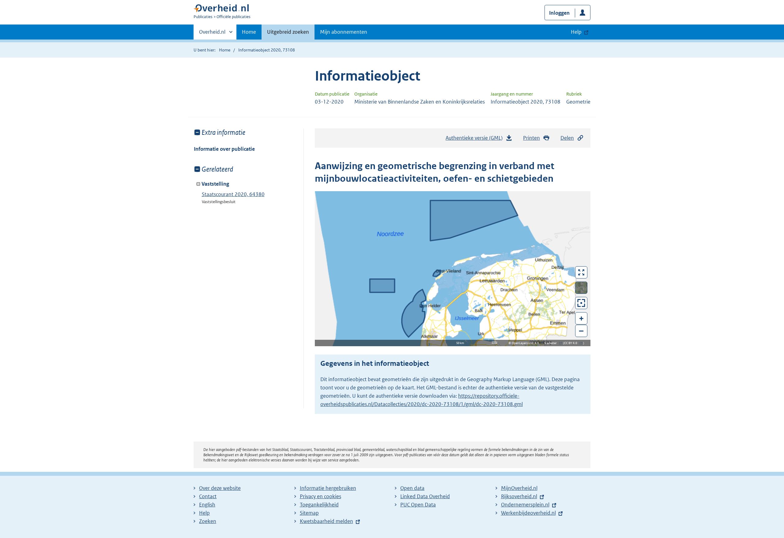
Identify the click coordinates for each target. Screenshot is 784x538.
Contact (208, 496)
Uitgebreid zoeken (288, 31)
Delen (567, 137)
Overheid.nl (212, 34)
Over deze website (220, 488)
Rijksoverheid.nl (519, 496)
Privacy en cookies (320, 496)
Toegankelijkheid (319, 504)
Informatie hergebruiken (328, 488)
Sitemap (309, 513)
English (207, 504)
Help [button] (576, 31)
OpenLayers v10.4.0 (526, 343)
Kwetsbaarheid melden (326, 521)
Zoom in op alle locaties (581, 303)
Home (249, 31)
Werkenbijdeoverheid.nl (528, 513)
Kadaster (552, 343)
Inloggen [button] (559, 12)
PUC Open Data (418, 504)
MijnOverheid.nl (519, 488)
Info (494, 342)
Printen (531, 137)
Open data (412, 488)
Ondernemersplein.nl (525, 504)
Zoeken (207, 521)
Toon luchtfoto (581, 287)
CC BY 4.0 (572, 343)
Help (204, 513)
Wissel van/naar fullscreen (581, 272)
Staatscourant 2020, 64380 (233, 194)
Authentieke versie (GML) (476, 139)
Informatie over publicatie (224, 149)
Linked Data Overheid (425, 496)
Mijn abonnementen (343, 31)
